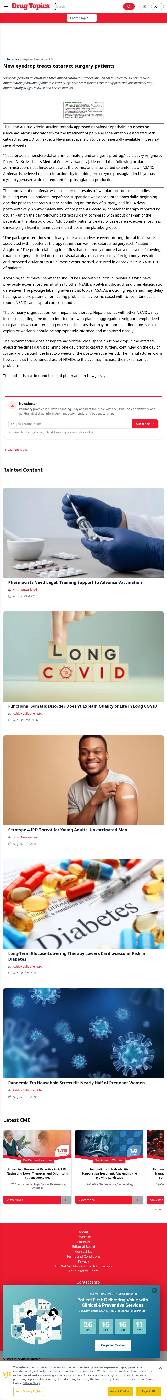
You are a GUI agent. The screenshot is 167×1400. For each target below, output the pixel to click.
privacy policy (85, 432)
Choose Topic (79, 18)
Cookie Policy (31, 1383)
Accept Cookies (120, 1391)
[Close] (160, 1367)
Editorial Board (83, 1246)
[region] (83, 1380)
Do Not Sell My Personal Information (83, 1266)
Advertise (83, 1237)
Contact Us (83, 1251)
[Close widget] (154, 1290)
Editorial (83, 1241)
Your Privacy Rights (83, 1271)
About (83, 1232)
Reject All (148, 1391)
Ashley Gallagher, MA (27, 713)
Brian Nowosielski (25, 590)
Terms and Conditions (83, 1256)
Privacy (83, 1261)
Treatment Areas (16, 449)
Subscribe (143, 424)
